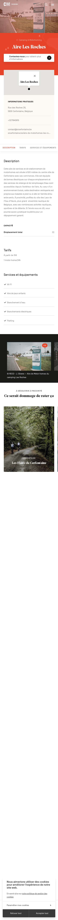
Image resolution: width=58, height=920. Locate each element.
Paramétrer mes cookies (18, 905)
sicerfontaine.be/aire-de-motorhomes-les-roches (29, 133)
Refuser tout (15, 913)
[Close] (35, 76)
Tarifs (22, 148)
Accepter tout (42, 913)
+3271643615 (13, 120)
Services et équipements (43, 148)
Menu (53, 4)
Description (9, 148)
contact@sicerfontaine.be (20, 129)
